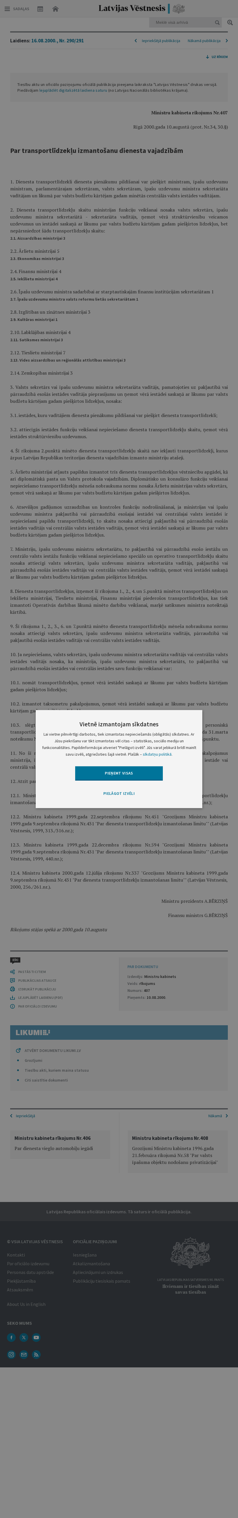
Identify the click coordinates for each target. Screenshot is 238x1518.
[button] (119, 793)
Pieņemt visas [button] (119, 773)
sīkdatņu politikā (157, 754)
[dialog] (119, 759)
